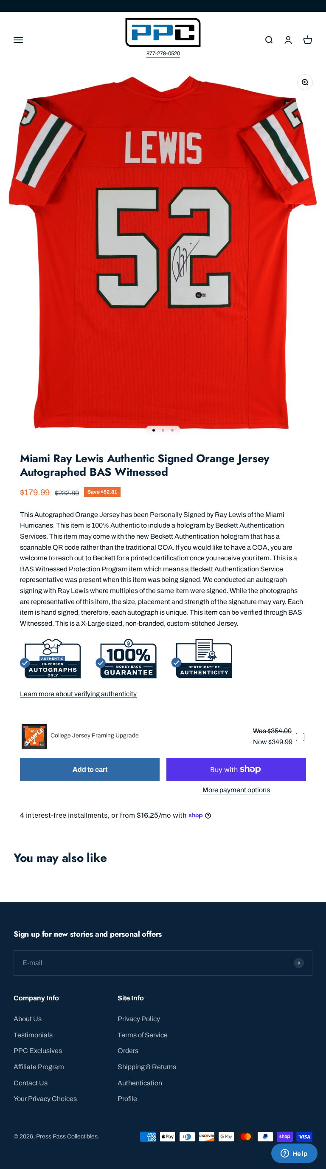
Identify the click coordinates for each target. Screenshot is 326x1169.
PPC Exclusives (38, 1050)
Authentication (140, 1083)
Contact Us (31, 1083)
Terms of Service (143, 1035)
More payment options (236, 789)
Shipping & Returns (147, 1066)
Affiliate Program (39, 1066)
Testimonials (33, 1035)
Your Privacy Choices (45, 1098)
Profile (127, 1098)
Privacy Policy (139, 1018)
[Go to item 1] (153, 430)
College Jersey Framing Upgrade (95, 735)
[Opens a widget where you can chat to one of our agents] (294, 1154)
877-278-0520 (163, 53)
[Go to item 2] (163, 430)
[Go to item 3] (172, 430)
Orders (128, 1050)
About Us (28, 1018)
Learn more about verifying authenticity (78, 693)
